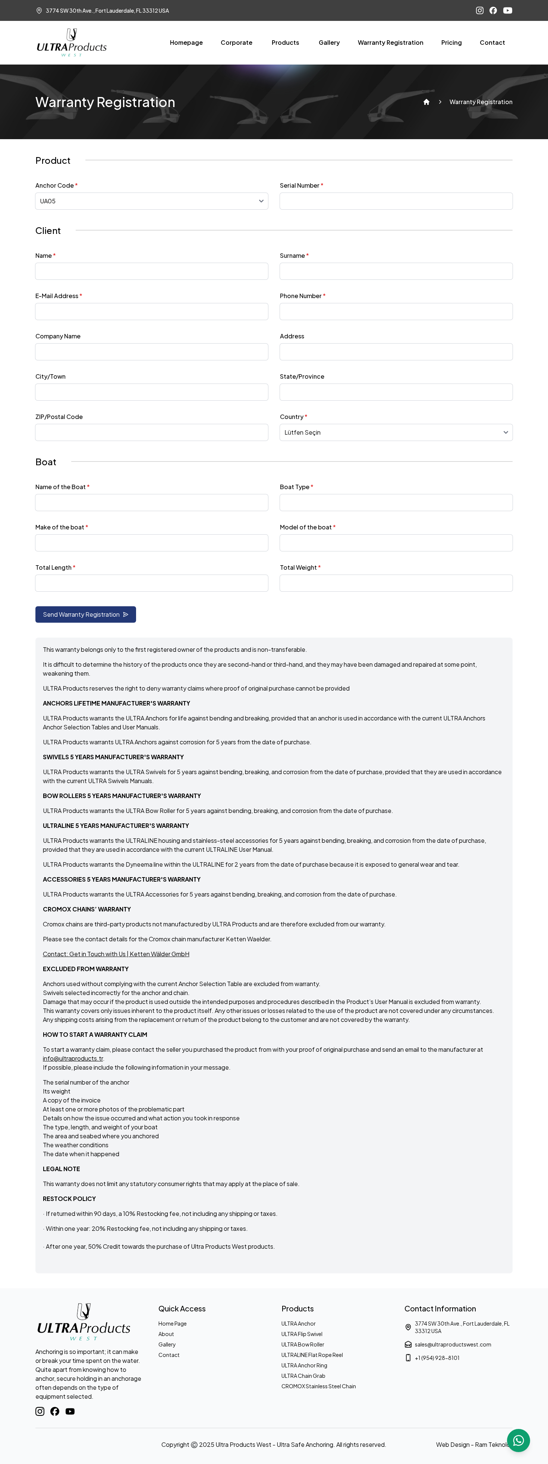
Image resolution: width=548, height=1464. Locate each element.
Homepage (186, 42)
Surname (294, 255)
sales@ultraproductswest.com (453, 1344)
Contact (492, 42)
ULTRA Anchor (298, 1323)
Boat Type (297, 487)
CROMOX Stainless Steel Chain (318, 1386)
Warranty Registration (390, 42)
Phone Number (303, 296)
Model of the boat (308, 527)
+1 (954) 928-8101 (437, 1357)
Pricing (451, 42)
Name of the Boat (62, 487)
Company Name (58, 336)
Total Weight (300, 567)
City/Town (50, 376)
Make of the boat (61, 527)
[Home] (426, 102)
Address (292, 336)
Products (285, 42)
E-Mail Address (58, 296)
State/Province (302, 376)
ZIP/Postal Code (59, 416)
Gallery (329, 42)
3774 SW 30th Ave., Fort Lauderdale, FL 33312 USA (462, 1327)
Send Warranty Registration (81, 614)
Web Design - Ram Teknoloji (474, 1444)
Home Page (172, 1323)
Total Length (55, 567)
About (166, 1333)
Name (45, 255)
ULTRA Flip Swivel (301, 1333)
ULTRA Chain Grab (303, 1375)
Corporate (236, 42)
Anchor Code (56, 185)
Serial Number (302, 185)
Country (294, 416)
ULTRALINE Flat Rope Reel (312, 1354)
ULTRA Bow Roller (302, 1344)
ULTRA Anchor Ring (304, 1365)
